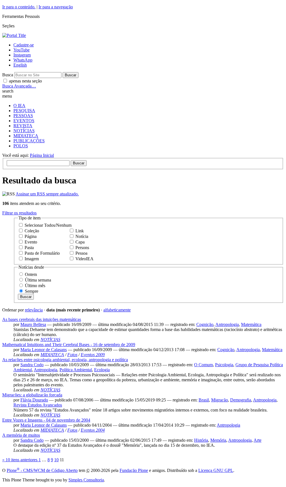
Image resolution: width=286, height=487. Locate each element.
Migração (219, 400)
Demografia (240, 400)
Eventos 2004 (93, 430)
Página (31, 236)
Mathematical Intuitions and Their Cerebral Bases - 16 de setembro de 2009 (68, 344)
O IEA (19, 105)
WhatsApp (22, 60)
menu (7, 96)
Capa (80, 242)
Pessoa (81, 253)
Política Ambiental (75, 369)
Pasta (29, 247)
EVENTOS (23, 120)
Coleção (32, 230)
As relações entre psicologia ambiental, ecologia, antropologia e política (65, 359)
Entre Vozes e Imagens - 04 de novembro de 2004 (46, 420)
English (20, 65)
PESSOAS (23, 115)
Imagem (32, 258)
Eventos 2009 (93, 354)
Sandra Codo (32, 364)
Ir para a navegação (56, 6)
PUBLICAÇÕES (29, 140)
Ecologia (102, 369)
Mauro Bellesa (33, 324)
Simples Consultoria (86, 479)
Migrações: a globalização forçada (32, 395)
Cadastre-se (23, 44)
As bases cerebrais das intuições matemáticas (41, 319)
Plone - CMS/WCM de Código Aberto (42, 470)
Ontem (31, 274)
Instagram (22, 55)
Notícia (81, 236)
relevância (34, 310)
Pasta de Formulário (42, 253)
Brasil (204, 400)
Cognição (204, 324)
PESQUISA (24, 110)
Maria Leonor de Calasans (43, 349)
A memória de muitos (21, 435)
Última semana (38, 280)
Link (79, 230)
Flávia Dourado (34, 400)
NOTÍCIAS (24, 130)
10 (56, 459)
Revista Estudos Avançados (37, 405)
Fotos (72, 354)
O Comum (203, 364)
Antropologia (227, 324)
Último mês (35, 285)
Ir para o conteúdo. (18, 6)
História (201, 440)
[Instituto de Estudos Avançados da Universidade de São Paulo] (14, 35)
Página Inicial (42, 155)
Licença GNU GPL (215, 470)
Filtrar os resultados (19, 213)
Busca (7, 74)
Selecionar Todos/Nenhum (48, 225)
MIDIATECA (25, 135)
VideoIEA (84, 258)
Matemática (251, 324)
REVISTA (22, 125)
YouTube (21, 50)
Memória (218, 440)
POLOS (20, 145)
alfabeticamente (117, 310)
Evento (31, 242)
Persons (82, 247)
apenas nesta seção (25, 81)
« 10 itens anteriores (20, 459)
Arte (257, 440)
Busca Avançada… (19, 86)
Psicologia (224, 364)
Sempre (31, 291)
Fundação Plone (134, 470)
